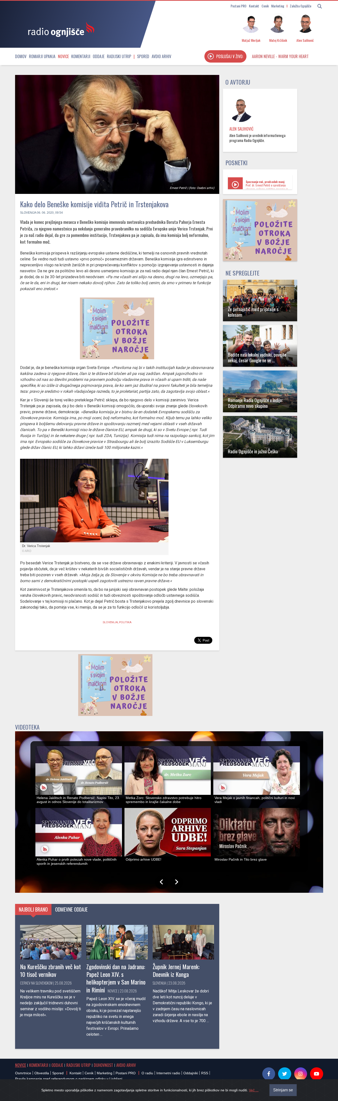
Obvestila (41, 1073)
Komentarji (80, 56)
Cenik (265, 5)
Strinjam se (283, 1090)
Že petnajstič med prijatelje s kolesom (253, 311)
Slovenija (28, 212)
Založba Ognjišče (300, 5)
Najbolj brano (33, 909)
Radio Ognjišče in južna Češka (253, 451)
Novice (63, 56)
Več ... (254, 1090)
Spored (143, 56)
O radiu (147, 1073)
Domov (20, 56)
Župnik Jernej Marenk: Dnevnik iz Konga (176, 970)
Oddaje (98, 56)
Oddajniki (190, 1073)
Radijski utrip (119, 56)
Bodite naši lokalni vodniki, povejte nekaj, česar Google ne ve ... (257, 357)
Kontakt (254, 5)
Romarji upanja (42, 56)
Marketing (277, 5)
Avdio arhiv (161, 56)
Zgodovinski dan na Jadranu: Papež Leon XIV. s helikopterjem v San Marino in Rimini (115, 978)
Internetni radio (168, 1073)
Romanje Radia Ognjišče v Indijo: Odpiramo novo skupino (255, 402)
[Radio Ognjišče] (60, 29)
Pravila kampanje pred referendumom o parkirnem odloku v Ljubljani (68, 1079)
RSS (204, 1073)
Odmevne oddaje (71, 909)
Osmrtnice (23, 1073)
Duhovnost (103, 1065)
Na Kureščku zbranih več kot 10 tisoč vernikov (50, 970)
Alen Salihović (241, 129)
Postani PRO (238, 5)
